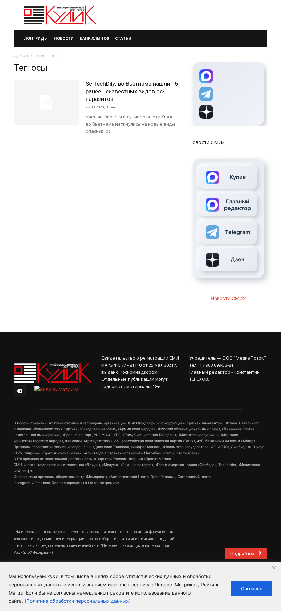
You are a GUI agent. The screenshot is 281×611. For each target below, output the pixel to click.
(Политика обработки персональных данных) (78, 601)
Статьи (123, 38)
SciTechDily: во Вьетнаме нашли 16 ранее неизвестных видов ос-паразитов (132, 91)
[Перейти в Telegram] (228, 94)
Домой (21, 55)
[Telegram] (20, 391)
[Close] (274, 568)
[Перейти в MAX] (228, 76)
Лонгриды (36, 38)
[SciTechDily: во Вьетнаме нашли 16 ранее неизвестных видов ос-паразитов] (46, 102)
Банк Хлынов (94, 38)
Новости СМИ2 (207, 142)
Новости (64, 38)
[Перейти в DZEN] (228, 112)
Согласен (251, 588)
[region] (140, 586)
